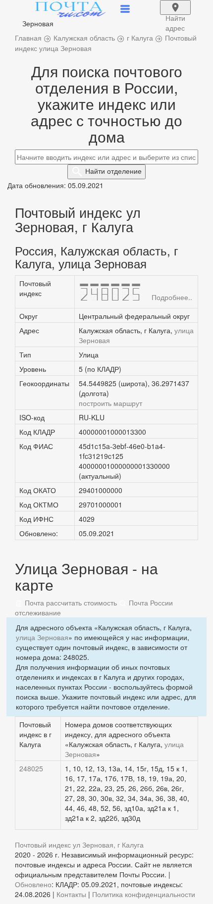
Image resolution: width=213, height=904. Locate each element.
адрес (175, 14)
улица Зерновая (42, 637)
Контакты (71, 894)
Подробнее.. (172, 297)
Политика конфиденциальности (143, 894)
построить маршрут (110, 403)
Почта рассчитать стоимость (70, 602)
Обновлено (33, 884)
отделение (113, 171)
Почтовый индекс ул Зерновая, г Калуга (79, 845)
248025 (31, 768)
